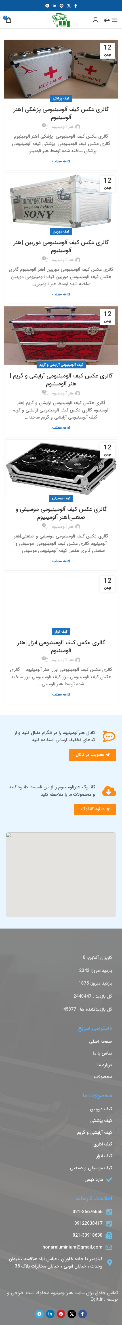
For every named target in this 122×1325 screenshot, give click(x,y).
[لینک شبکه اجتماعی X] (69, 5)
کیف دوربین (61, 231)
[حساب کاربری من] (95, 19)
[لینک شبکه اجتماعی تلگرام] (47, 5)
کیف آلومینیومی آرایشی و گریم (61, 365)
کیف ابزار (61, 631)
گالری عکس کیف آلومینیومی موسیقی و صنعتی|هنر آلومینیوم (61, 513)
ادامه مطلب (61, 161)
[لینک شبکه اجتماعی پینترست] (61, 5)
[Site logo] (61, 19)
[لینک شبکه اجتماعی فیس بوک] (76, 5)
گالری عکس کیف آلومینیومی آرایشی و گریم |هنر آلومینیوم (61, 380)
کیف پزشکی (61, 98)
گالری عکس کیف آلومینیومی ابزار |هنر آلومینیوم (61, 646)
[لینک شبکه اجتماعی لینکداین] (54, 5)
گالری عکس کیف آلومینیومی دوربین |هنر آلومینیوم (61, 246)
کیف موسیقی (61, 498)
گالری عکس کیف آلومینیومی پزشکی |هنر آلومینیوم (61, 113)
